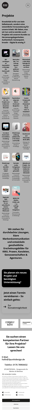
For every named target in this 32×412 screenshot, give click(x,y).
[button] (6, 53)
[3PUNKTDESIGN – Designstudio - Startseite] (5, 5)
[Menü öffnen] (28, 5)
